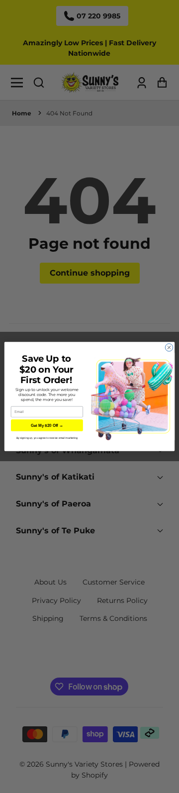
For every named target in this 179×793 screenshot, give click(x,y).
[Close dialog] (169, 347)
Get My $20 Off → (47, 425)
